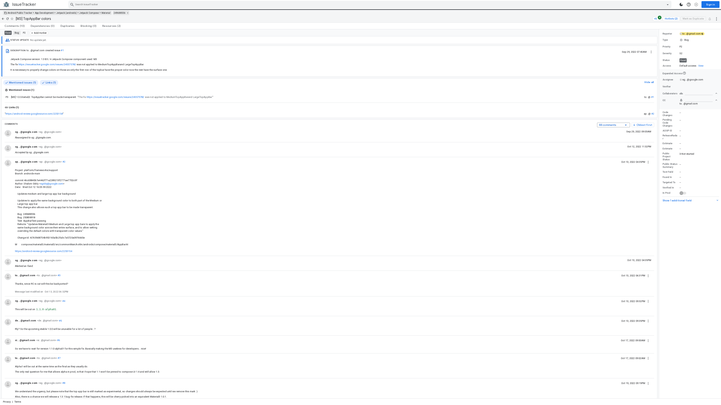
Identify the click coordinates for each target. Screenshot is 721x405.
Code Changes (667, 114)
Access (667, 65)
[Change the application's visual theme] (681, 4)
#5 (60, 320)
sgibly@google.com (51, 183)
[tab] (15, 26)
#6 (58, 340)
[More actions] (716, 19)
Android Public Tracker (20, 13)
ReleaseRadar (670, 137)
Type (665, 40)
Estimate (667, 143)
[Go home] (3, 18)
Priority (666, 46)
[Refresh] (7, 18)
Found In (667, 177)
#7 (59, 358)
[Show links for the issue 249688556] (127, 13)
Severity (667, 53)
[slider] (659, 213)
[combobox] (370, 4)
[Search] (72, 4)
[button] (690, 40)
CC (664, 100)
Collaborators (670, 93)
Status (666, 60)
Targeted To (669, 182)
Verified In (668, 187)
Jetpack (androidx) (66, 13)
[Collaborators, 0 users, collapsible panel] (698, 93)
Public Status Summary (670, 165)
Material (106, 13)
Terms (17, 401)
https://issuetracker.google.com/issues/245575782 (47, 64)
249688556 (119, 13)
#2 (652, 113)
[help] (688, 4)
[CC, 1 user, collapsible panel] (698, 100)
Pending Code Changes (667, 122)
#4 (63, 300)
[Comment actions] (648, 162)
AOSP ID (667, 130)
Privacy (7, 401)
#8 (63, 383)
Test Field (668, 172)
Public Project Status (666, 156)
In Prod (666, 193)
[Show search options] (667, 4)
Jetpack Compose (89, 13)
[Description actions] (651, 52)
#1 (62, 50)
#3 (59, 275)
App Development (44, 13)
